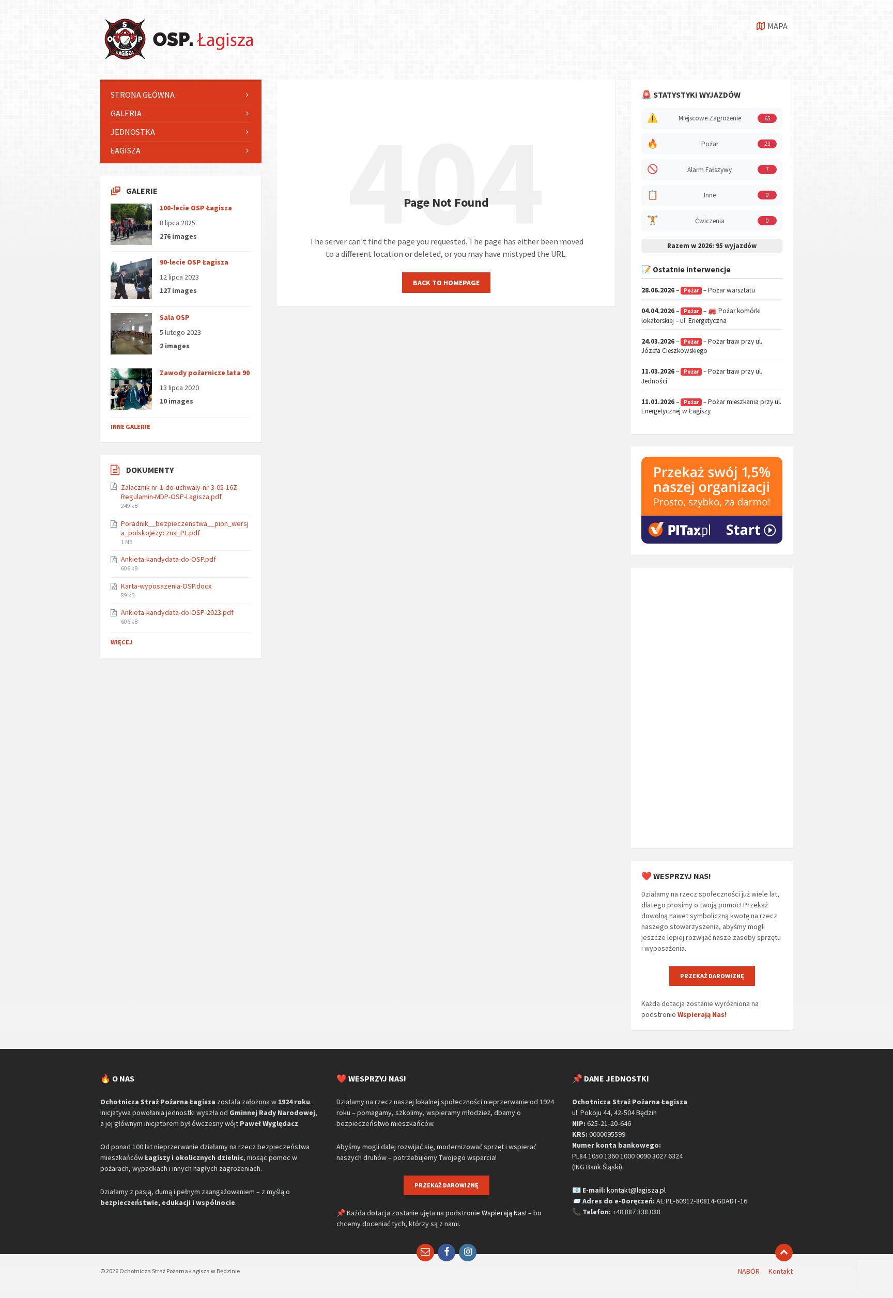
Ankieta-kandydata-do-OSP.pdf (168, 559)
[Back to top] (784, 1252)
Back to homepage (446, 282)
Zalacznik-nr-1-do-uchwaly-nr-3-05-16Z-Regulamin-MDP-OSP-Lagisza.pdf (180, 492)
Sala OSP (175, 317)
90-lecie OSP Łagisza (194, 262)
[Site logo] (177, 59)
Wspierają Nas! (702, 1014)
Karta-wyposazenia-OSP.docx (166, 586)
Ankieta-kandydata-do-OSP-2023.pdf (177, 612)
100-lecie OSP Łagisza (196, 207)
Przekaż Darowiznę (712, 976)
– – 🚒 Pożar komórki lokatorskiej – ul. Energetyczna (701, 315)
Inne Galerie (130, 426)
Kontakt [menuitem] (780, 1271)
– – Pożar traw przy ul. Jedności (701, 376)
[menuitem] (181, 95)
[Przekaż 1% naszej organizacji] (711, 541)
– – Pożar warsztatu (698, 290)
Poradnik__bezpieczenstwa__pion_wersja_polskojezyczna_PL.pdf (185, 528)
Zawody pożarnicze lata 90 (205, 372)
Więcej (122, 642)
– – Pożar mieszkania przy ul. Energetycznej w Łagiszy (711, 406)
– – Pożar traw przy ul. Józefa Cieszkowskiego (701, 346)
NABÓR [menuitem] (749, 1271)
